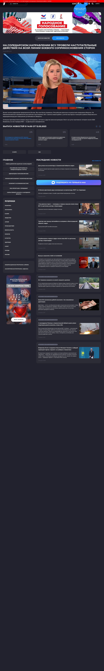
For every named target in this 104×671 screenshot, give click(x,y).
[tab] (43, 38)
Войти (97, 3)
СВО (39, 152)
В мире (14, 152)
